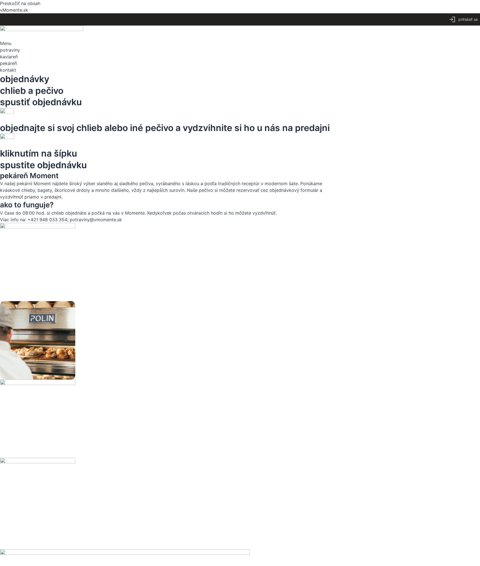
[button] (240, 43)
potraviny (10, 50)
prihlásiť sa (468, 19)
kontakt (8, 70)
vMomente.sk (14, 10)
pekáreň (8, 63)
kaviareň (9, 56)
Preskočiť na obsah (20, 3)
